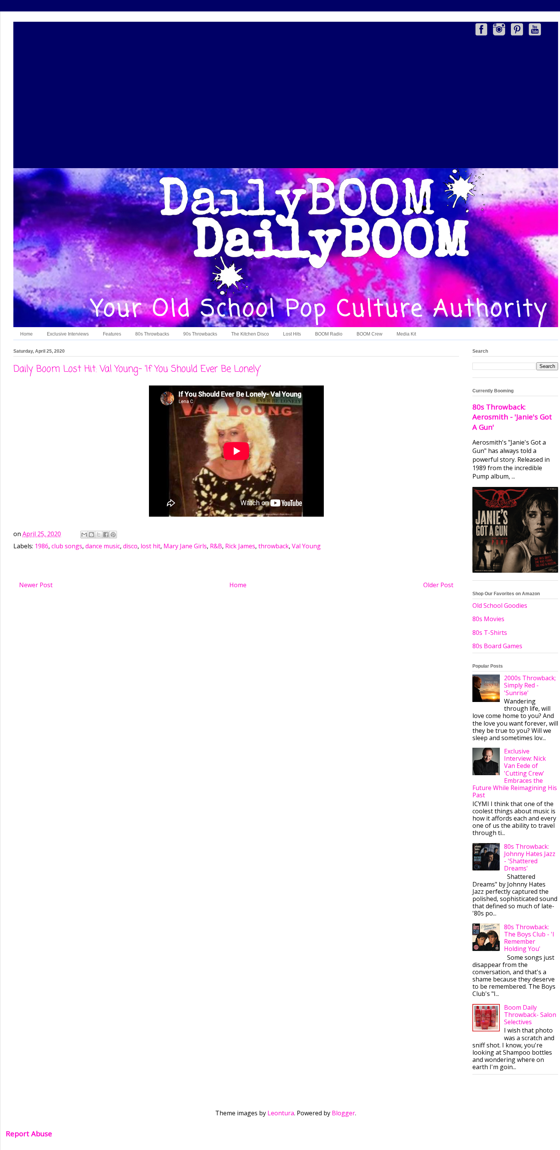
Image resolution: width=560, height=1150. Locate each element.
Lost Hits (292, 334)
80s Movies (488, 619)
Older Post (438, 585)
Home (26, 334)
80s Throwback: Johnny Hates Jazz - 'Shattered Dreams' (529, 857)
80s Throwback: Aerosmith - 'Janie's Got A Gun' (512, 416)
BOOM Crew (369, 334)
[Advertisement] (285, 103)
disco (130, 546)
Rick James (240, 546)
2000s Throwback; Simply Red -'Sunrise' (530, 685)
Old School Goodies (499, 605)
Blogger (343, 1113)
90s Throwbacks (200, 334)
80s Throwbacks (152, 334)
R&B (216, 546)
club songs (66, 546)
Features (112, 334)
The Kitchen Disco (250, 334)
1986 (41, 546)
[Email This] (84, 534)
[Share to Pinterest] (113, 534)
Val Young (306, 546)
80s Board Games (497, 646)
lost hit (150, 546)
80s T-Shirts (489, 632)
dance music (102, 546)
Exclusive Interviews (68, 334)
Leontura (280, 1113)
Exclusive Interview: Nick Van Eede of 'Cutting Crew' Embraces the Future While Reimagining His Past (514, 773)
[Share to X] (98, 534)
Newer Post (36, 585)
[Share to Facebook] (106, 534)
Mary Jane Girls (185, 546)
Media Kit (406, 334)
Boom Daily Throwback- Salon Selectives (530, 1014)
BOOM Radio (328, 334)
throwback (273, 546)
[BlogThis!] (91, 534)
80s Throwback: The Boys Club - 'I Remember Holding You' (529, 938)
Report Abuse (29, 1133)
